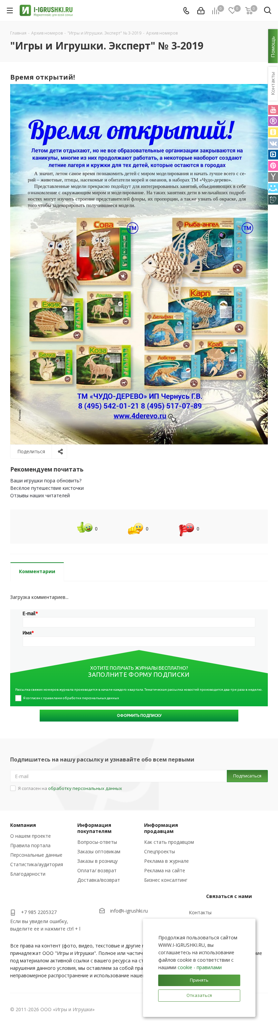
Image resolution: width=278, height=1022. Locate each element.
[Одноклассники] (273, 132)
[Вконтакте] (273, 143)
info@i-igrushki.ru (129, 911)
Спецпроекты (159, 851)
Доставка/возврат (98, 880)
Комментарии (37, 571)
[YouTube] (273, 110)
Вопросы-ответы (97, 842)
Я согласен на (70, 788)
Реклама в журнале (166, 861)
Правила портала (30, 845)
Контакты (200, 912)
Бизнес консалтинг (165, 880)
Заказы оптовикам (98, 851)
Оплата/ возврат (97, 870)
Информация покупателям (94, 828)
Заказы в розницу (97, 861)
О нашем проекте (30, 836)
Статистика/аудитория (36, 864)
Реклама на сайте (164, 870)
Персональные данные (36, 855)
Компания (23, 825)
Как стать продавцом (169, 842)
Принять (199, 980)
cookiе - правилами (200, 967)
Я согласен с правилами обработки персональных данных (71, 698)
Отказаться (199, 995)
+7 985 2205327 (39, 912)
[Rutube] (273, 121)
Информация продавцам (161, 828)
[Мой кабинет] (200, 10)
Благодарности (27, 874)
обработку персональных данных (85, 788)
